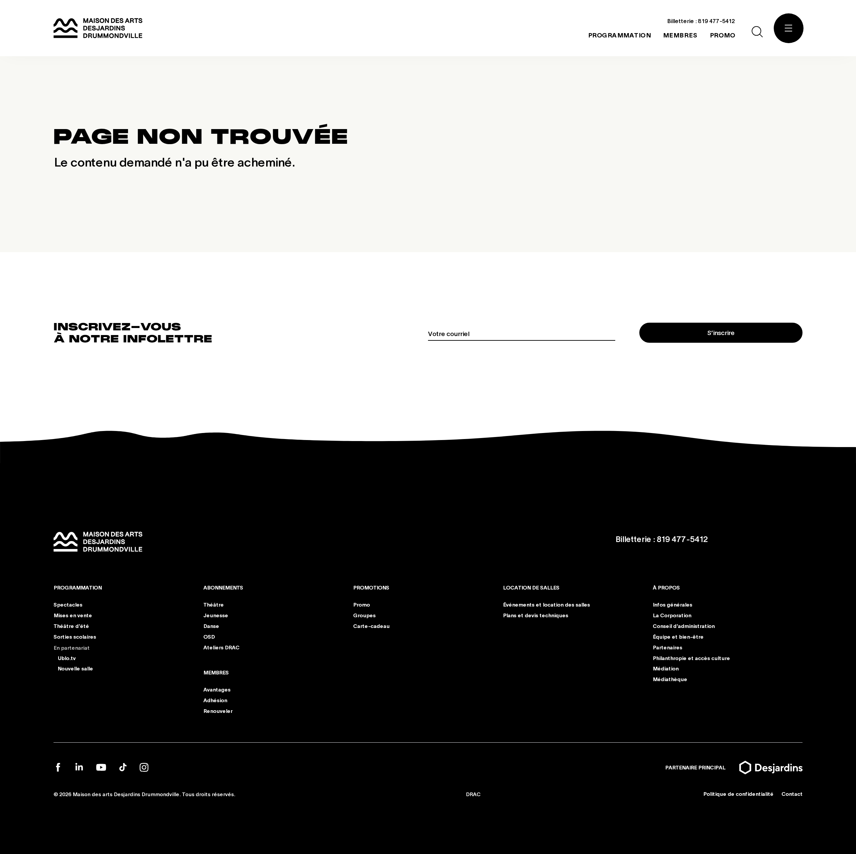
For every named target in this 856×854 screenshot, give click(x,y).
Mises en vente (73, 615)
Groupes (364, 615)
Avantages (216, 689)
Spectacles (68, 604)
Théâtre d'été (71, 626)
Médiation (665, 668)
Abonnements (223, 587)
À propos (666, 587)
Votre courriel (448, 333)
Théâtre (213, 604)
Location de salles (531, 587)
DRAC (473, 793)
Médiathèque (670, 679)
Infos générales (672, 604)
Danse (211, 626)
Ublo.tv (67, 657)
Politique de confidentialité (738, 793)
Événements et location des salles (546, 604)
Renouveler (217, 710)
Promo (361, 604)
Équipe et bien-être (678, 636)
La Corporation (672, 615)
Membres (216, 672)
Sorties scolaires (75, 636)
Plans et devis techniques (535, 615)
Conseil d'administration (684, 626)
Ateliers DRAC (221, 647)
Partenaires (667, 647)
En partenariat (72, 647)
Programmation (78, 587)
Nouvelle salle (75, 668)
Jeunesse (215, 615)
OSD (209, 636)
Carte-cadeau (371, 626)
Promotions (371, 587)
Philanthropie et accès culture (691, 657)
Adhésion (215, 700)
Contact (791, 793)
